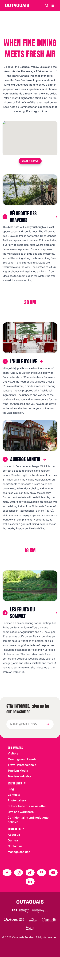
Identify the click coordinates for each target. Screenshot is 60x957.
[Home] (17, 5)
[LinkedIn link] (30, 881)
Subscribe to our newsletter (27, 806)
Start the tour (30, 161)
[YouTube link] (53, 872)
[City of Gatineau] (32, 919)
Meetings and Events (22, 759)
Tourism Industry (19, 776)
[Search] (46, 5)
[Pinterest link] (41, 872)
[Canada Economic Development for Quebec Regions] (30, 911)
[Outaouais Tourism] (30, 902)
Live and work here (21, 812)
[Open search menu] (53, 5)
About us (14, 834)
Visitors (13, 753)
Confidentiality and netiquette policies (28, 820)
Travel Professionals (22, 765)
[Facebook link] (7, 872)
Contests (14, 794)
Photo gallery (17, 800)
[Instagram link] (18, 872)
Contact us (15, 846)
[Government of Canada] (49, 919)
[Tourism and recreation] (14, 919)
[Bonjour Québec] (30, 928)
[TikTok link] (30, 872)
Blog (11, 789)
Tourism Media (18, 770)
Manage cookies (19, 852)
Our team (14, 840)
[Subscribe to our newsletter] (48, 724)
